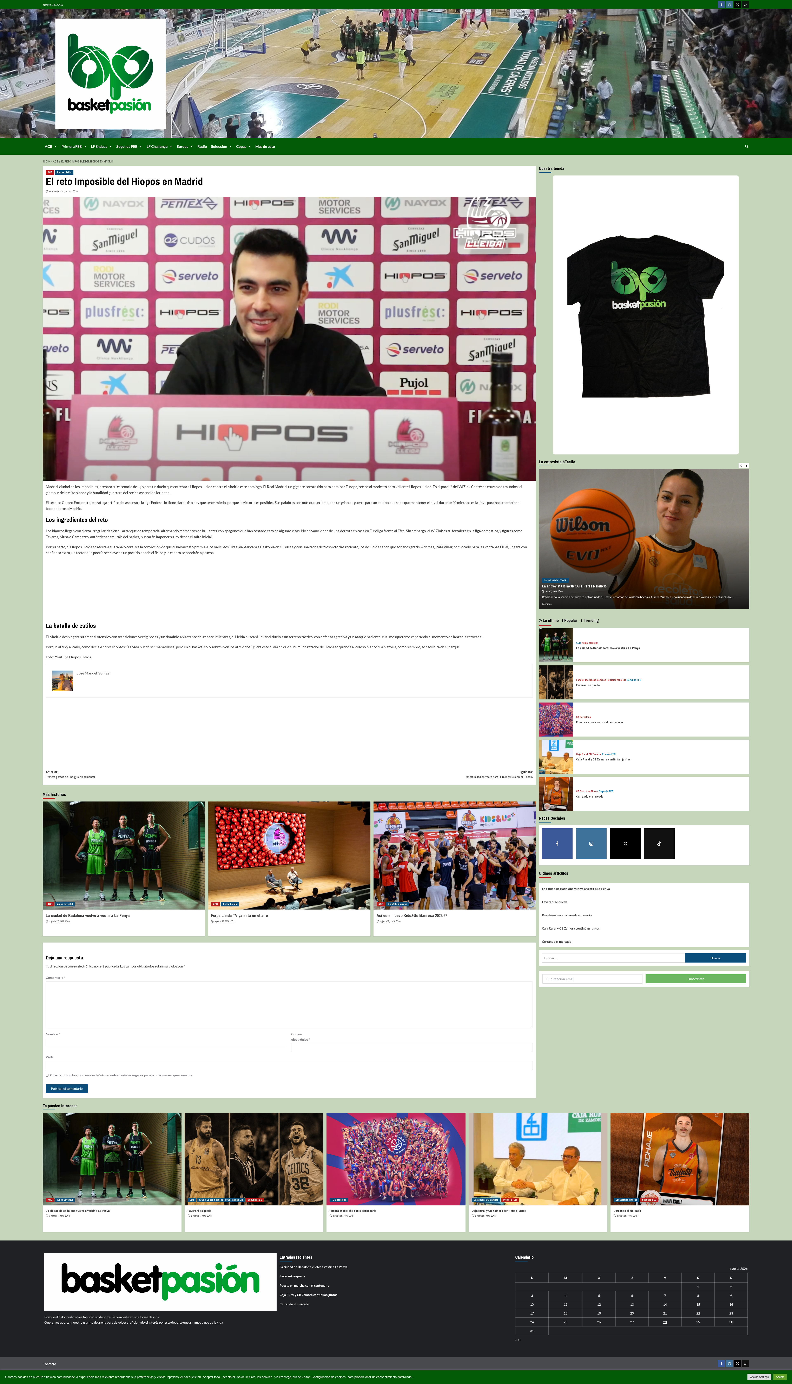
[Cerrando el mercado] (556, 793)
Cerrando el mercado (589, 796)
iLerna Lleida (64, 172)
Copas (241, 146)
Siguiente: (499, 774)
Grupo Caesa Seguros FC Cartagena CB (604, 680)
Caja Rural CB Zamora (588, 754)
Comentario (55, 977)
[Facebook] (721, 4)
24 (532, 1322)
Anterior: (70, 774)
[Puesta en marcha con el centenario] (556, 719)
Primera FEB (71, 146)
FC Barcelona (583, 717)
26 (599, 1322)
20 (632, 1313)
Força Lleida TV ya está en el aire (239, 915)
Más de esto (265, 146)
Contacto (49, 1364)
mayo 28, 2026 (552, 591)
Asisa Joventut (65, 904)
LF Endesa (99, 146)
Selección (219, 146)
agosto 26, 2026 (222, 921)
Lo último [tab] (550, 620)
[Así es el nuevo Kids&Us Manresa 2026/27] (455, 855)
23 (731, 1313)
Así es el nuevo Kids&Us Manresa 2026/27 (412, 915)
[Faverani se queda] (556, 682)
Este (578, 680)
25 (565, 1322)
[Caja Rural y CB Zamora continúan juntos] (556, 756)
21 (665, 1313)
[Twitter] (737, 4)
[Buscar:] (613, 958)
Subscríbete (695, 979)
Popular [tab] (570, 620)
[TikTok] (745, 4)
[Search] (746, 146)
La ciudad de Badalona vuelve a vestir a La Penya (88, 915)
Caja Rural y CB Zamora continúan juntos (603, 759)
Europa (182, 146)
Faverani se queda (588, 685)
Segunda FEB (127, 146)
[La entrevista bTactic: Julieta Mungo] (644, 539)
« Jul (518, 1340)
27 (632, 1322)
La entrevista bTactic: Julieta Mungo (570, 586)
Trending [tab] (591, 620)
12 (599, 1304)
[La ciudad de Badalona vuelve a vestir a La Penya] (124, 855)
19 (599, 1313)
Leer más (547, 603)
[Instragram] (729, 4)
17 (532, 1313)
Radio (202, 146)
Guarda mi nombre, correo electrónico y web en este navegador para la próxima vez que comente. (121, 1075)
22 (698, 1313)
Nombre (53, 1034)
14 (665, 1304)
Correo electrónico (300, 1036)
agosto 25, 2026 (387, 921)
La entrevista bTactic (555, 580)
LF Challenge (157, 146)
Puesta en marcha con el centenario (599, 722)
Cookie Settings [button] (759, 1376)
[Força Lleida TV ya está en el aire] (289, 855)
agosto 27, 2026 (56, 921)
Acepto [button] (780, 1376)
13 (632, 1304)
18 (565, 1313)
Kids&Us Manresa (397, 904)
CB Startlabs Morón (587, 791)
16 (731, 1304)
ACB (48, 146)
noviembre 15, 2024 (60, 191)
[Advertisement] (169, 589)
